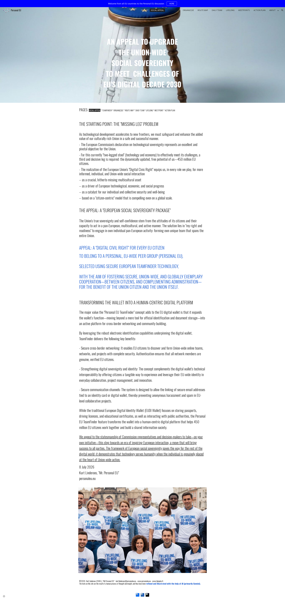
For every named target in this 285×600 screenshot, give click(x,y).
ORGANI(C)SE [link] (188, 10)
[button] (282, 10)
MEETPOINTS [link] (244, 10)
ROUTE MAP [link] (203, 10)
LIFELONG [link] (230, 10)
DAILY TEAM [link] (217, 10)
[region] (142, 3)
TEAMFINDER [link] (173, 10)
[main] (142, 54)
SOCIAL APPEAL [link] (157, 10)
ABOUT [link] (272, 10)
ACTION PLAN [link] (260, 10)
